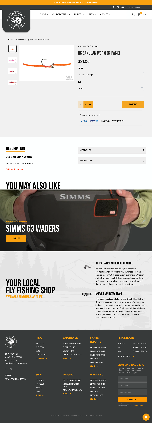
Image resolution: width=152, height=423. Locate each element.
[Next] (71, 61)
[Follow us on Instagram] (118, 7)
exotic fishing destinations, (121, 311)
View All (38, 395)
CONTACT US (41, 355)
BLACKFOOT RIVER (97, 384)
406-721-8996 (134, 7)
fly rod (142, 278)
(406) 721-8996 (11, 360)
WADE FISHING (68, 351)
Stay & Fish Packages (72, 390)
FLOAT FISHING (69, 347)
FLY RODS (40, 380)
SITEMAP (8, 375)
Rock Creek (95, 359)
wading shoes (129, 278)
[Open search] (133, 14)
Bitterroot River (98, 347)
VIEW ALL (66, 394)
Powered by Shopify (79, 415)
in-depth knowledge (134, 308)
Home (10, 40)
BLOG (38, 351)
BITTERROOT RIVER (98, 380)
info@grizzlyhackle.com (16, 363)
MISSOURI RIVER (96, 395)
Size (79, 82)
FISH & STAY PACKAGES (72, 355)
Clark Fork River (97, 355)
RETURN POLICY (40, 358)
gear (135, 311)
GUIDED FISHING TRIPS (72, 343)
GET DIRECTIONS (125, 356)
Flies (38, 392)
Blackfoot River (97, 351)
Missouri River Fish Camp (71, 385)
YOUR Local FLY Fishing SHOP (30, 286)
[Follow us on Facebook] (113, 7)
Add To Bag (133, 104)
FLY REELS (40, 384)
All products (20, 40)
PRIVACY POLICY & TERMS (15, 379)
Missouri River (96, 362)
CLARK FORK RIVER (97, 388)
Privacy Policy (139, 406)
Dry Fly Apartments (72, 380)
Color (80, 68)
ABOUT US (40, 343)
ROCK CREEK (95, 392)
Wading (39, 388)
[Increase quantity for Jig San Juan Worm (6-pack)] (90, 104)
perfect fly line (114, 278)
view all (65, 358)
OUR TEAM (40, 347)
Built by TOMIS (96, 415)
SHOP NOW (16, 238)
